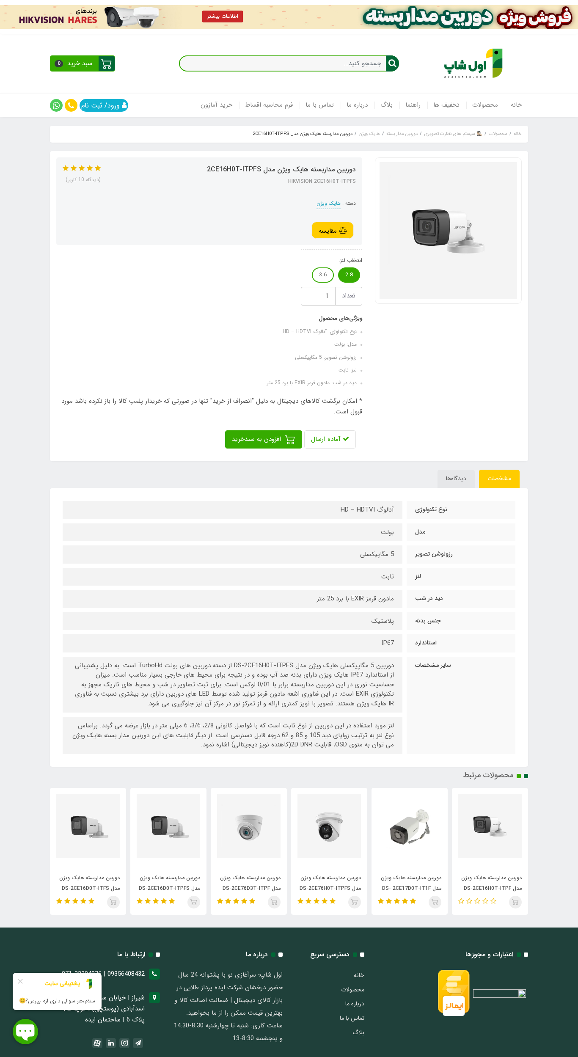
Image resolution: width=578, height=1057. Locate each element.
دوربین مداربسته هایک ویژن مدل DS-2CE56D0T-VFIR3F (62, 883)
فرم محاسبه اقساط (269, 105)
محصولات (485, 105)
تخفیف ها (446, 105)
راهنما (413, 105)
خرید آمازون (216, 105)
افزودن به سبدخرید (257, 439)
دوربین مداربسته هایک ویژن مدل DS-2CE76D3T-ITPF (305, 883)
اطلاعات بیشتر (222, 16)
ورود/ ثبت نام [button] (101, 105)
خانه (516, 105)
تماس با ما (320, 105)
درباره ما (357, 105)
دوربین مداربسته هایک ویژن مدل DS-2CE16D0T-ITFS (144, 883)
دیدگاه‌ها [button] (456, 478)
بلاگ (386, 105)
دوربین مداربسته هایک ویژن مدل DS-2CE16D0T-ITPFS (224, 883)
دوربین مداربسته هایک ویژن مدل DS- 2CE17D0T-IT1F (466, 883)
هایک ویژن (329, 203)
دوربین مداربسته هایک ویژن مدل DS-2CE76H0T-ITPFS (385, 883)
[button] (82, 63)
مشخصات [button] (499, 478)
